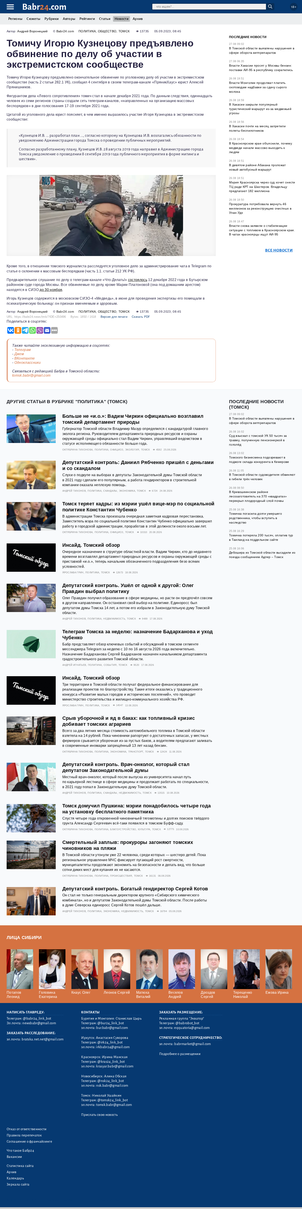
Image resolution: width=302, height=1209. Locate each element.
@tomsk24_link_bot (112, 1100)
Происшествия (121, 875)
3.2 (34, 1200)
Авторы (69, 19)
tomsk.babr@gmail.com (31, 375)
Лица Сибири (24, 937)
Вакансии (14, 1157)
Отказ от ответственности (27, 1129)
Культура (144, 829)
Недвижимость (114, 618)
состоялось (137, 280)
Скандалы (110, 490)
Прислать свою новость (99, 1115)
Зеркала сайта (18, 1184)
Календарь (15, 1178)
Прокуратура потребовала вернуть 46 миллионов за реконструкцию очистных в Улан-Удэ (260, 208)
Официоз (116, 449)
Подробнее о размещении (180, 1054)
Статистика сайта (20, 1166)
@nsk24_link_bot (110, 1081)
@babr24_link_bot (37, 1018)
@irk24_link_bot (109, 1042)
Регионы (15, 19)
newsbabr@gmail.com (39, 1023)
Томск (124, 31)
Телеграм (22, 350)
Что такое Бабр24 (20, 1150)
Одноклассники (27, 362)
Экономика (127, 490)
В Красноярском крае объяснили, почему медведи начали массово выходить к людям (260, 148)
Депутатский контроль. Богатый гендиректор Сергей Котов (135, 888)
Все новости (279, 250)
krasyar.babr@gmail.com (114, 1066)
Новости (121, 19)
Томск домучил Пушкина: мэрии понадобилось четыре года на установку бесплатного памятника (136, 808)
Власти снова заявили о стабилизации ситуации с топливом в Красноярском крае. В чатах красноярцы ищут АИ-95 (262, 230)
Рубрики (51, 19)
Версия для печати (114, 316)
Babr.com (44, 7)
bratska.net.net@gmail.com (42, 1039)
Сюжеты (33, 19)
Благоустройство (123, 829)
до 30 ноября (51, 290)
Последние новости (247, 37)
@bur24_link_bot (110, 1023)
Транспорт (135, 751)
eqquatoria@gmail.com (192, 1028)
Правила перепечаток (24, 1135)
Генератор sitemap (107, 1200)
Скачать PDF (141, 316)
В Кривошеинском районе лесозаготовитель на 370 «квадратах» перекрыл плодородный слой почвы (258, 496)
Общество (107, 31)
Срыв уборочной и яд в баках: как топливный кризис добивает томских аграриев (128, 721)
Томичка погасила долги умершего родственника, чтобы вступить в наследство (255, 518)
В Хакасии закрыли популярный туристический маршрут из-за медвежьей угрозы (260, 109)
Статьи (104, 19)
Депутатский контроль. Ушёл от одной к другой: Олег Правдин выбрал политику (128, 588)
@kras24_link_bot (111, 1061)
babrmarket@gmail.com (192, 1044)
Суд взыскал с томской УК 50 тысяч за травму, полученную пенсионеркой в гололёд (258, 440)
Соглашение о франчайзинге (29, 1141)
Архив (138, 19)
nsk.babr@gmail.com (112, 1085)
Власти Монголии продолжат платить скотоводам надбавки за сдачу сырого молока (258, 87)
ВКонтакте (24, 358)
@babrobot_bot (187, 1023)
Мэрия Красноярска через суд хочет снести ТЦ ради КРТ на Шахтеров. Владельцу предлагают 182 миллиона (262, 187)
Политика (87, 31)
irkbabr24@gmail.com (113, 1047)
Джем (19, 354)
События (110, 665)
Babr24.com (65, 31)
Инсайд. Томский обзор (91, 545)
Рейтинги (87, 19)
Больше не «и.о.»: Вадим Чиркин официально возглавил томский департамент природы (133, 419)
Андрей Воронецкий (32, 31)
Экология (132, 449)
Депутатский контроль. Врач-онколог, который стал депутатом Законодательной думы (125, 767)
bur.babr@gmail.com (112, 1028)
